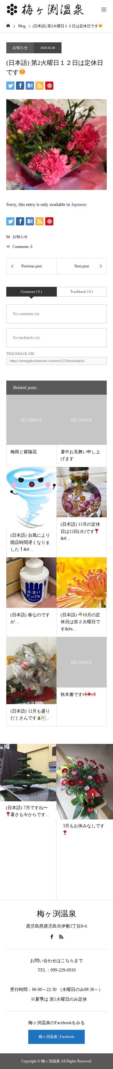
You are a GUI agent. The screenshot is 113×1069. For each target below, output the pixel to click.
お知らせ (20, 47)
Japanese (78, 204)
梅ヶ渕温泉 (56, 913)
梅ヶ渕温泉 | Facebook (56, 1037)
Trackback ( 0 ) (81, 291)
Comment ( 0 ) (31, 291)
